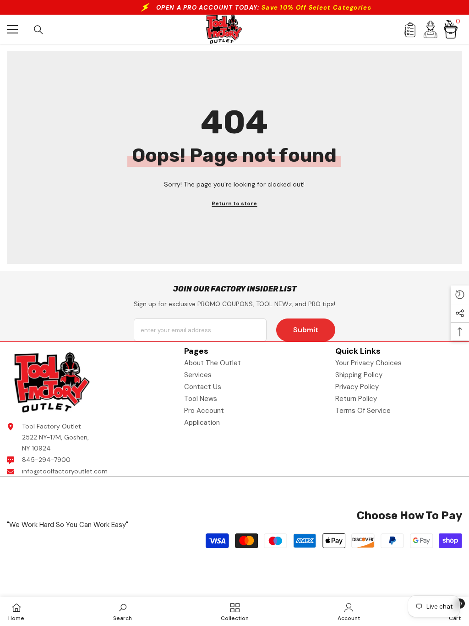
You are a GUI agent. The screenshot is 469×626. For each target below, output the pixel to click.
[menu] (12, 29)
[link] (122, 611)
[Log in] (430, 29)
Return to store (234, 203)
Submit (305, 330)
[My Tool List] (409, 30)
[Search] (38, 29)
